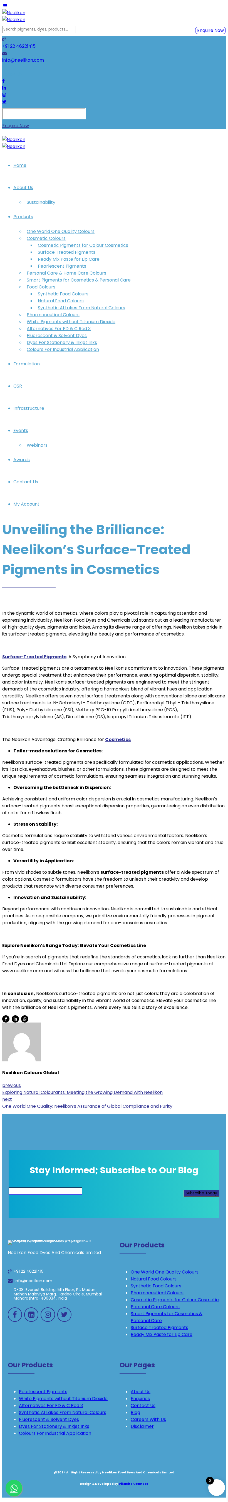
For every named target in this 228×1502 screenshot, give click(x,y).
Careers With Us (148, 1419)
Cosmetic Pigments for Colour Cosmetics (83, 245)
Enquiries (140, 1398)
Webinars (37, 445)
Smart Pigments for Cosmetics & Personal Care (79, 280)
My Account (26, 504)
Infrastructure (28, 408)
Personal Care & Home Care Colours (66, 273)
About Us (23, 187)
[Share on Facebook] (5, 1019)
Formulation (26, 364)
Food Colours (41, 287)
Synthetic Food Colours (63, 294)
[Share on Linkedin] (15, 1019)
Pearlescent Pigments (62, 266)
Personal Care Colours (155, 1306)
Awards (21, 459)
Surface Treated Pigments (66, 252)
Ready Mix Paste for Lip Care (69, 259)
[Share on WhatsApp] (24, 1019)
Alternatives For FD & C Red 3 (59, 328)
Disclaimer (142, 1426)
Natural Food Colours (61, 301)
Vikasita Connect (133, 1484)
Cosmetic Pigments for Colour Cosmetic (175, 1300)
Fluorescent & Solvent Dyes (57, 335)
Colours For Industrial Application (63, 349)
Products (23, 217)
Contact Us (25, 482)
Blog (135, 1412)
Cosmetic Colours (46, 238)
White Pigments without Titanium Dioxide (71, 321)
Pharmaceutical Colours (53, 315)
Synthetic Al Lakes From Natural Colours (81, 308)
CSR (17, 386)
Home (19, 165)
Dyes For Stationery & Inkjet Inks (62, 342)
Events (20, 430)
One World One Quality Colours (61, 231)
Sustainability (41, 202)
